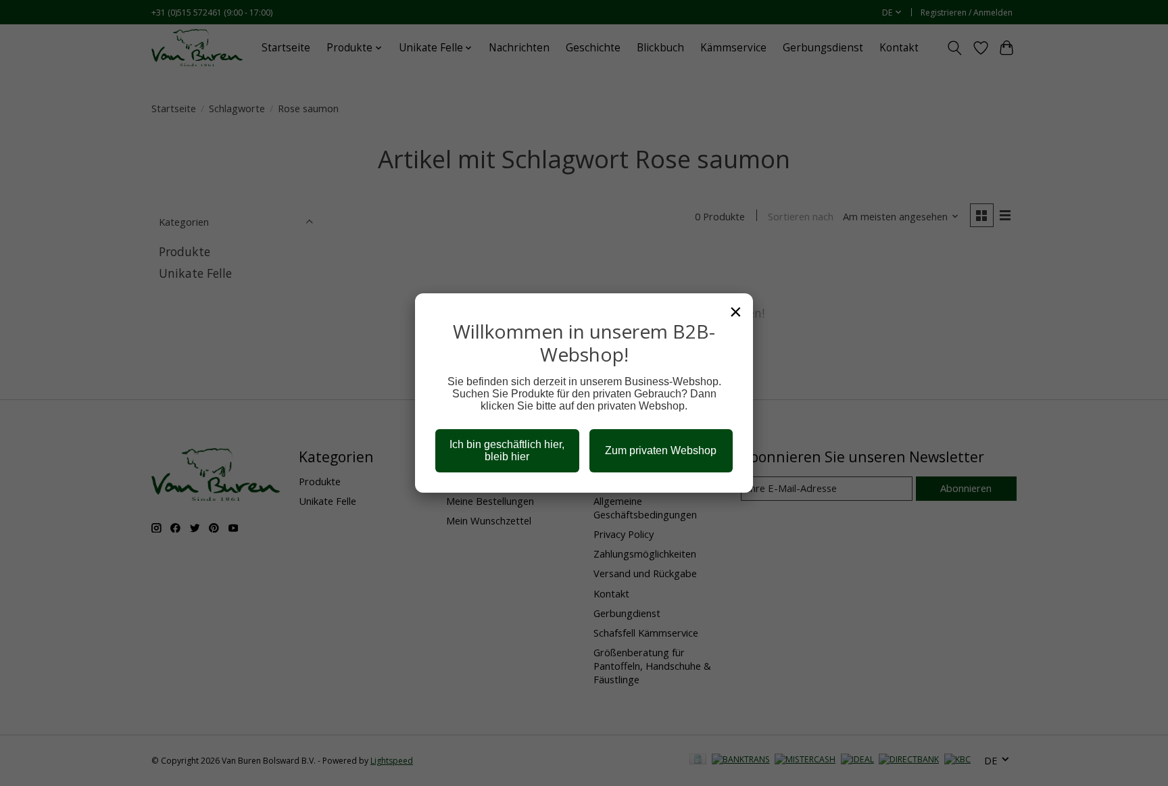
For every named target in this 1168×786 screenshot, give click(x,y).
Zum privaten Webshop (660, 450)
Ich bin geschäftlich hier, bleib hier (506, 450)
